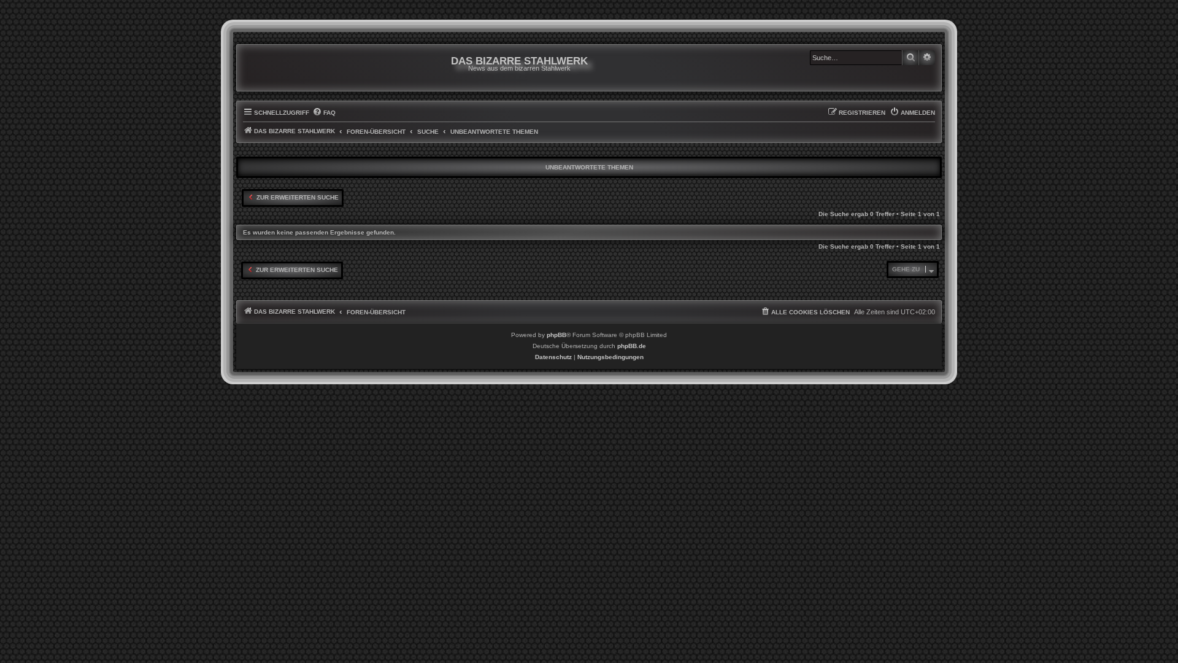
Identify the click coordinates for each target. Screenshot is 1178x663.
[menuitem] (324, 113)
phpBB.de (631, 346)
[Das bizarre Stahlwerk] (292, 68)
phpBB (556, 335)
